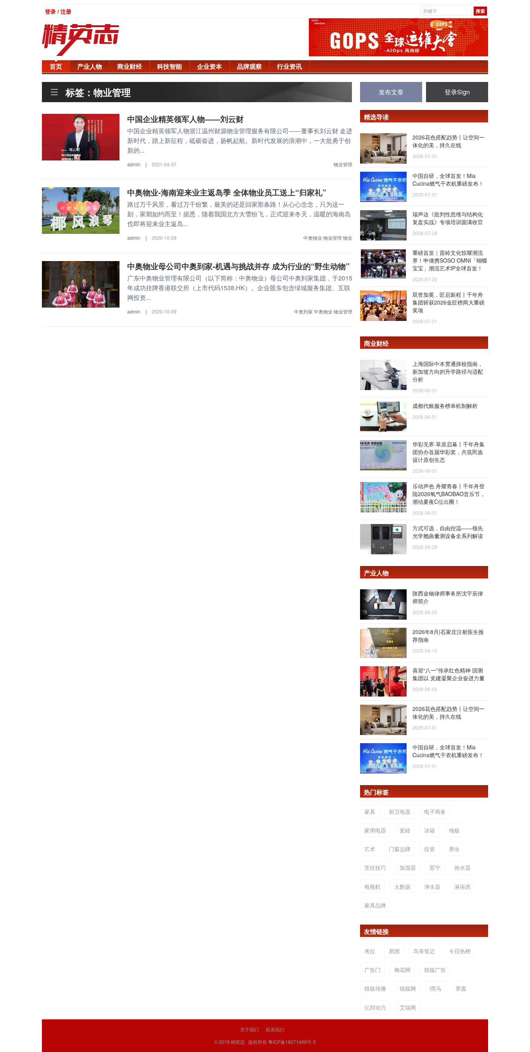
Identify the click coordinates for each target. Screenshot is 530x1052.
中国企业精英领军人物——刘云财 (185, 118)
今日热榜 (460, 951)
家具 (369, 811)
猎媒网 (408, 988)
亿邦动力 (375, 1007)
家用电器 (375, 830)
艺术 (369, 849)
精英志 (238, 1041)
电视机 (372, 886)
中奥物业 (312, 237)
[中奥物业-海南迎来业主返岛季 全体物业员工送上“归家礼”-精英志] (81, 210)
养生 (454, 849)
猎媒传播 (375, 988)
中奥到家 (303, 311)
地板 (454, 830)
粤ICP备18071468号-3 (292, 1041)
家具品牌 (375, 905)
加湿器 (408, 867)
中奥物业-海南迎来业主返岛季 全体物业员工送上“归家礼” (226, 192)
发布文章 (391, 91)
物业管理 (343, 164)
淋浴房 (462, 886)
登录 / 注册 (58, 11)
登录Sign (457, 91)
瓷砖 (405, 830)
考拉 (369, 951)
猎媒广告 (435, 970)
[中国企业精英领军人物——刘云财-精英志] (81, 136)
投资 (429, 849)
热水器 (462, 867)
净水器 (432, 886)
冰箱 (429, 830)
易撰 (394, 951)
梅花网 (402, 970)
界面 (461, 988)
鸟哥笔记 (424, 951)
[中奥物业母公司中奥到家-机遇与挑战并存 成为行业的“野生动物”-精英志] (81, 283)
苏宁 (435, 867)
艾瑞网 (408, 1007)
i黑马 (436, 988)
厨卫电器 (399, 811)
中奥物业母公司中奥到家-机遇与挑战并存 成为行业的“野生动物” (238, 266)
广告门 (372, 970)
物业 (347, 237)
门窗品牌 (399, 849)
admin (133, 164)
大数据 (402, 886)
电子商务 (435, 811)
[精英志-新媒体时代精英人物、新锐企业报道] (96, 40)
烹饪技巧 (375, 867)
